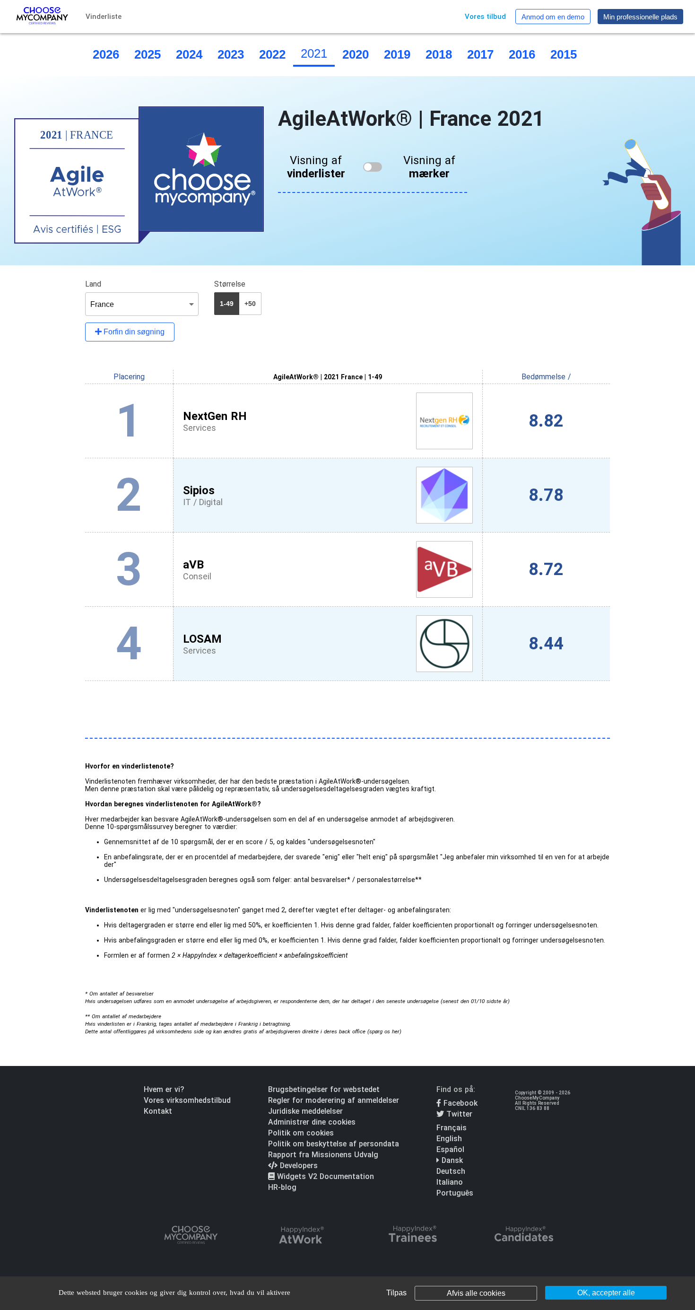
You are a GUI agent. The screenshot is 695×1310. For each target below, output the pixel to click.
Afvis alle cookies (476, 1293)
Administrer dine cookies (312, 1122)
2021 (314, 53)
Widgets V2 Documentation (324, 1176)
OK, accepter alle (606, 1293)
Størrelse (229, 283)
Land (93, 283)
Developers (298, 1165)
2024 (189, 54)
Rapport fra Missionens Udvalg (323, 1154)
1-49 (227, 303)
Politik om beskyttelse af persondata (333, 1143)
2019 (397, 54)
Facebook (459, 1103)
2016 (522, 54)
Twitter (458, 1113)
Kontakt (158, 1111)
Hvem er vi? (164, 1089)
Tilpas (396, 1293)
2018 (439, 54)
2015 (563, 54)
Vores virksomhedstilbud (187, 1100)
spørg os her (384, 1031)
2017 (480, 54)
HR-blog (282, 1187)
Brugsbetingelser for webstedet (324, 1089)
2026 (106, 54)
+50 (250, 303)
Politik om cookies (301, 1132)
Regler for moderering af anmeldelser (333, 1100)
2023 (230, 54)
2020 (355, 54)
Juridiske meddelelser (305, 1111)
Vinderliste (104, 16)
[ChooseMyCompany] (190, 1236)
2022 (272, 54)
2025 (147, 54)
